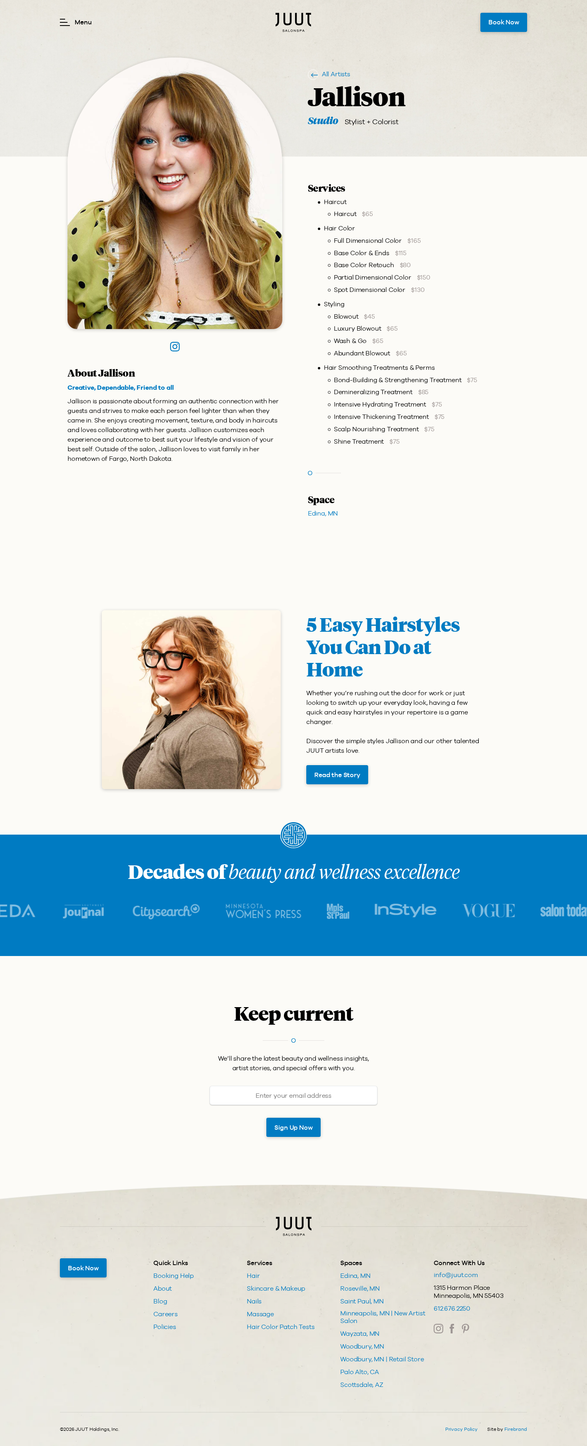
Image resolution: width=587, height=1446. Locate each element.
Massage (260, 1314)
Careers (165, 1314)
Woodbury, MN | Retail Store (382, 1359)
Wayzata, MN (359, 1333)
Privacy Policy (461, 1429)
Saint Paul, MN (362, 1301)
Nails (254, 1301)
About (162, 1288)
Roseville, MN (360, 1288)
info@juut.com (456, 1275)
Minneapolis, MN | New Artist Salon (382, 1317)
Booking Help (173, 1275)
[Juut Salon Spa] (293, 22)
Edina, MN (323, 513)
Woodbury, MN (362, 1346)
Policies (164, 1327)
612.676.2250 (452, 1308)
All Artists (336, 74)
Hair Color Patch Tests (280, 1327)
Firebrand (515, 1429)
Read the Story (337, 775)
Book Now (503, 22)
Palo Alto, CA (359, 1372)
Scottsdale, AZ (361, 1384)
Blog (160, 1301)
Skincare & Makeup (276, 1288)
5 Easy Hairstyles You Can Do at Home (383, 648)
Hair (253, 1275)
